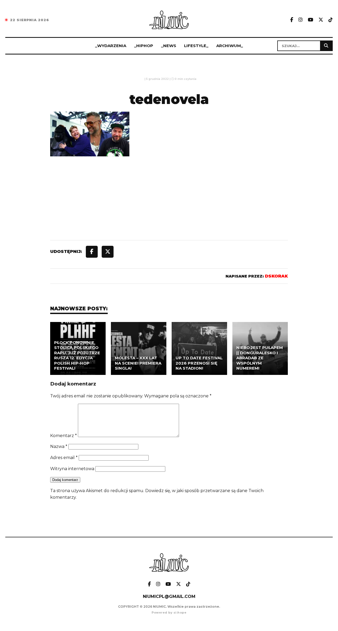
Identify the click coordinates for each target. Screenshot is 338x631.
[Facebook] (291, 20)
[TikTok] (330, 20)
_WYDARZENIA (110, 45)
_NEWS (168, 45)
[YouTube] (310, 20)
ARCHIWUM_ (229, 45)
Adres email (64, 457)
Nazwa (58, 446)
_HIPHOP (143, 45)
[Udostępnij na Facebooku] (92, 252)
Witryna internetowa (72, 468)
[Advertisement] (169, 210)
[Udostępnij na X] (108, 252)
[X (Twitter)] (320, 20)
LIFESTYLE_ (196, 45)
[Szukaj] (326, 46)
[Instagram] (300, 20)
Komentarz (63, 435)
